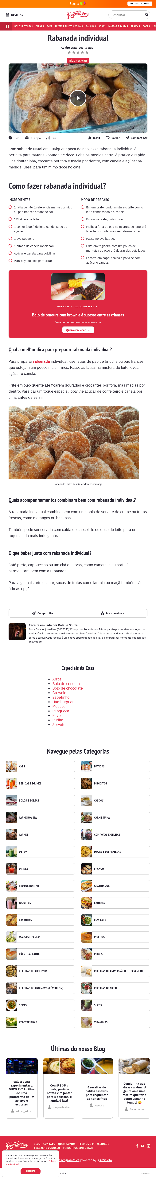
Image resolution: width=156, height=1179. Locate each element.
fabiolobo (145, 1173)
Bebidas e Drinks (30, 783)
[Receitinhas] (78, 14)
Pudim (57, 719)
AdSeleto (105, 1160)
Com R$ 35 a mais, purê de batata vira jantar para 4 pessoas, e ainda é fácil (59, 1092)
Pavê (56, 715)
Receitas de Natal (106, 988)
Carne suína (102, 818)
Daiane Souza (68, 625)
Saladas (91, 26)
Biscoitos (100, 783)
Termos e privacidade (93, 1144)
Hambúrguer (63, 701)
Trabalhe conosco (47, 1148)
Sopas (102, 26)
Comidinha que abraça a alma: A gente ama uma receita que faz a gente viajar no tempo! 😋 (134, 1093)
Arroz (56, 678)
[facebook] (137, 1146)
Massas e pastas (118, 26)
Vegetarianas (28, 1022)
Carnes (40, 26)
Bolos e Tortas (29, 800)
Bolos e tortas (23, 26)
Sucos (98, 1005)
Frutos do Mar (29, 886)
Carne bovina (28, 818)
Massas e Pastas (30, 937)
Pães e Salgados (29, 954)
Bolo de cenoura (66, 683)
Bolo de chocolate (67, 687)
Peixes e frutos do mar (69, 26)
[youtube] (142, 1146)
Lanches (82, 60)
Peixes (98, 954)
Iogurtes (25, 903)
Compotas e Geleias (107, 835)
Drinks (23, 869)
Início (72, 60)
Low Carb (100, 920)
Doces (146, 26)
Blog (37, 1144)
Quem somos (67, 1144)
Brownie (59, 692)
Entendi (30, 1171)
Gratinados (102, 886)
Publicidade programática (62, 1160)
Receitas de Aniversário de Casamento (119, 971)
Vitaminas (101, 1022)
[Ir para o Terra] (78, 4)
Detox (23, 852)
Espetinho (60, 697)
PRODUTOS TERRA (140, 3)
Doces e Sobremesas (107, 852)
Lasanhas (25, 920)
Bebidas (135, 26)
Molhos (99, 937)
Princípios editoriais (78, 1148)
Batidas (99, 766)
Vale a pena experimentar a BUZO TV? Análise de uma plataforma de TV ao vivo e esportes (21, 1093)
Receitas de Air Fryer (33, 971)
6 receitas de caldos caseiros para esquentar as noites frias (97, 1093)
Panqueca (60, 710)
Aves (49, 26)
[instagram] (148, 1146)
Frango (99, 869)
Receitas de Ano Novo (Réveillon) (41, 988)
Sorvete (58, 724)
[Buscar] (147, 15)
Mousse (58, 706)
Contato (49, 1144)
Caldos (98, 800)
